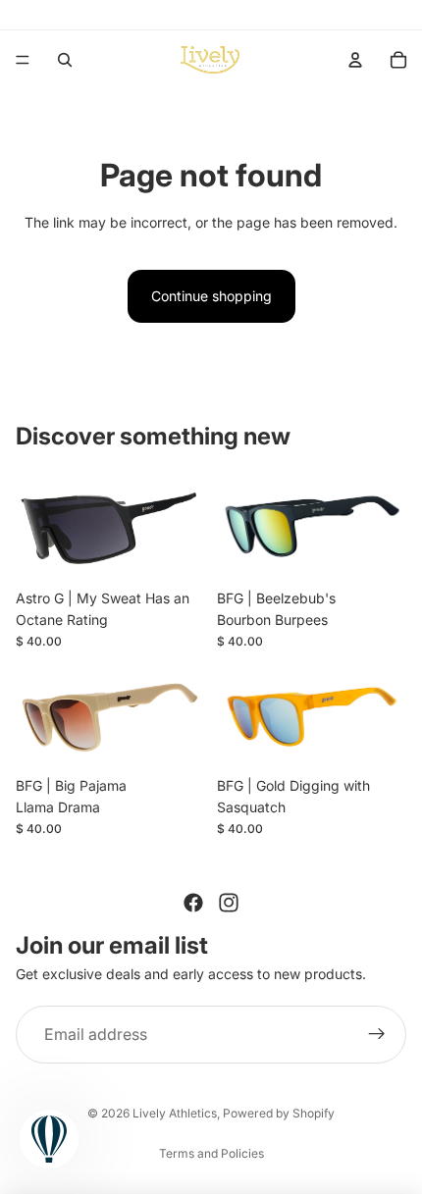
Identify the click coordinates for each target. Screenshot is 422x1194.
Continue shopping (211, 295)
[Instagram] (228, 902)
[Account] (355, 59)
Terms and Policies (211, 1153)
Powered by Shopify (279, 1113)
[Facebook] (193, 902)
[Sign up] (376, 1035)
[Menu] (22, 59)
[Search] (64, 59)
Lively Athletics (174, 1113)
